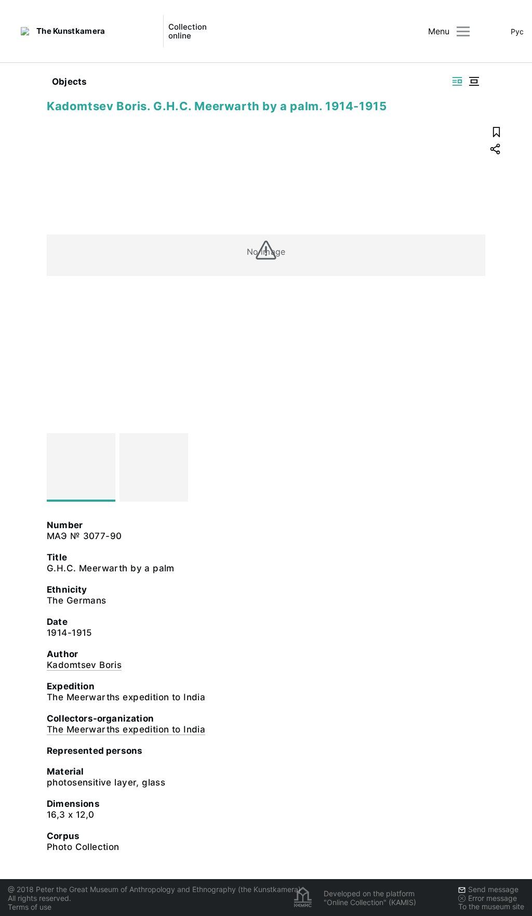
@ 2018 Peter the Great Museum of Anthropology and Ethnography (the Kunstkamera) (154, 889)
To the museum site (491, 906)
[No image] (81, 467)
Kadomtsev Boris (84, 665)
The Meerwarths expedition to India (126, 729)
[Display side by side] (457, 81)
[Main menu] (463, 31)
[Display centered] (474, 81)
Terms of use (29, 906)
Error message (492, 898)
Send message (493, 889)
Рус (517, 31)
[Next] (472, 467)
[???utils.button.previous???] (59, 467)
